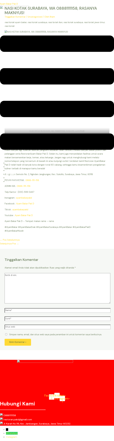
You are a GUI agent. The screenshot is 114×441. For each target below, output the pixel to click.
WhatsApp (12, 433)
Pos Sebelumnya (10, 240)
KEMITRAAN (13, 181)
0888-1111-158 (23, 186)
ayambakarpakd (24, 197)
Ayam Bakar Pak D (9, 4)
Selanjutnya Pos (9, 243)
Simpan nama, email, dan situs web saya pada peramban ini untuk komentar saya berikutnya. (55, 334)
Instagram (11, 437)
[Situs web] (58, 327)
